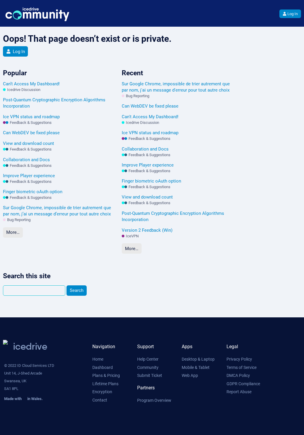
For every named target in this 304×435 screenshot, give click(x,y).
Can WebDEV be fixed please (31, 132)
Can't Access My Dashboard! (150, 116)
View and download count (28, 143)
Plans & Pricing (106, 375)
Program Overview (154, 400)
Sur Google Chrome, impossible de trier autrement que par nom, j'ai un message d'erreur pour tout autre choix (176, 87)
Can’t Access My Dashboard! (31, 84)
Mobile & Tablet (196, 367)
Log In (292, 14)
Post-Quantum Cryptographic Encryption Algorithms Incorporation (54, 103)
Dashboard (102, 367)
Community (148, 367)
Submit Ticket (149, 375)
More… (13, 232)
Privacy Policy (239, 359)
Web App (190, 375)
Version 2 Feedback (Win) (147, 230)
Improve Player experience (29, 175)
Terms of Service (241, 367)
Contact (99, 400)
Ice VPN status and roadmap (31, 116)
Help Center (148, 359)
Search (76, 290)
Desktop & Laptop (198, 359)
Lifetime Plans (105, 383)
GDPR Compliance (243, 383)
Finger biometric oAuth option (32, 191)
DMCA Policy (238, 375)
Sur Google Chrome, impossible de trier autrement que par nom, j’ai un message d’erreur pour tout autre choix (57, 211)
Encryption (102, 391)
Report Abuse (239, 391)
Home (97, 359)
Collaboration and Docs (26, 159)
